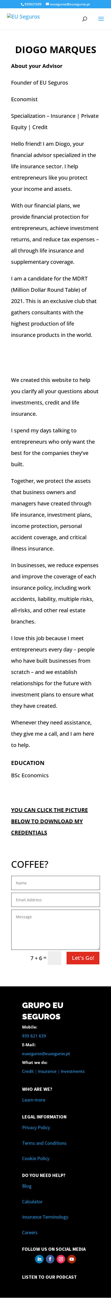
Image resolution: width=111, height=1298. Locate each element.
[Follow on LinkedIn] (39, 1259)
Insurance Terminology (45, 1217)
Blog (27, 1186)
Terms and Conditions (44, 1143)
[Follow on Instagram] (61, 1259)
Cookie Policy (35, 1158)
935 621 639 (34, 1035)
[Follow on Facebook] (50, 1259)
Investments (73, 1071)
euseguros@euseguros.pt (46, 1053)
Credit (28, 1071)
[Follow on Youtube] (71, 1259)
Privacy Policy (36, 1127)
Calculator (32, 1201)
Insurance (47, 1071)
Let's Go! (83, 957)
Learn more (33, 1100)
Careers (29, 1232)
